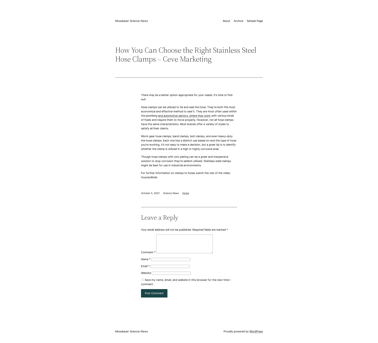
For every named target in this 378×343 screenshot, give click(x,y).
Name (145, 259)
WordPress (256, 331)
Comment (148, 252)
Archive (238, 20)
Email (145, 266)
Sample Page (255, 20)
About (226, 20)
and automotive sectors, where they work (184, 115)
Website (146, 272)
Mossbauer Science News (131, 20)
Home (185, 193)
